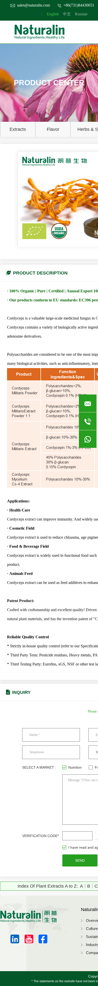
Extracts (18, 129)
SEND (80, 860)
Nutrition (75, 767)
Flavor (53, 129)
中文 (67, 14)
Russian (81, 14)
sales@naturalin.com (33, 5)
